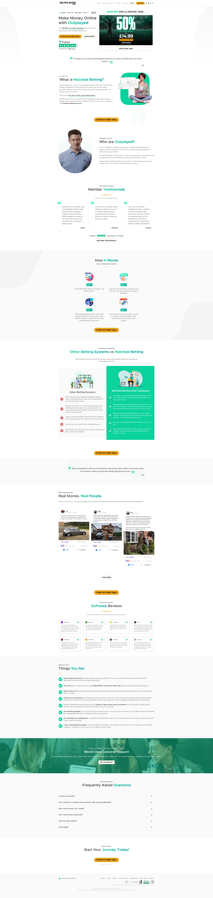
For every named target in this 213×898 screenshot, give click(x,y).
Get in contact (106, 762)
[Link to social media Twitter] (148, 3)
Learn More (89, 36)
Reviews (114, 878)
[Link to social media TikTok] (146, 3)
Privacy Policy (143, 878)
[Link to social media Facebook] (150, 3)
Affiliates (151, 878)
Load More (106, 577)
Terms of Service (123, 878)
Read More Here (126, 48)
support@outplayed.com (68, 878)
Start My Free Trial (106, 120)
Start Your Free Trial (70, 36)
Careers (108, 878)
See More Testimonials (106, 240)
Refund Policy (134, 878)
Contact (102, 878)
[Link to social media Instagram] (152, 3)
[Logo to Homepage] (67, 3)
